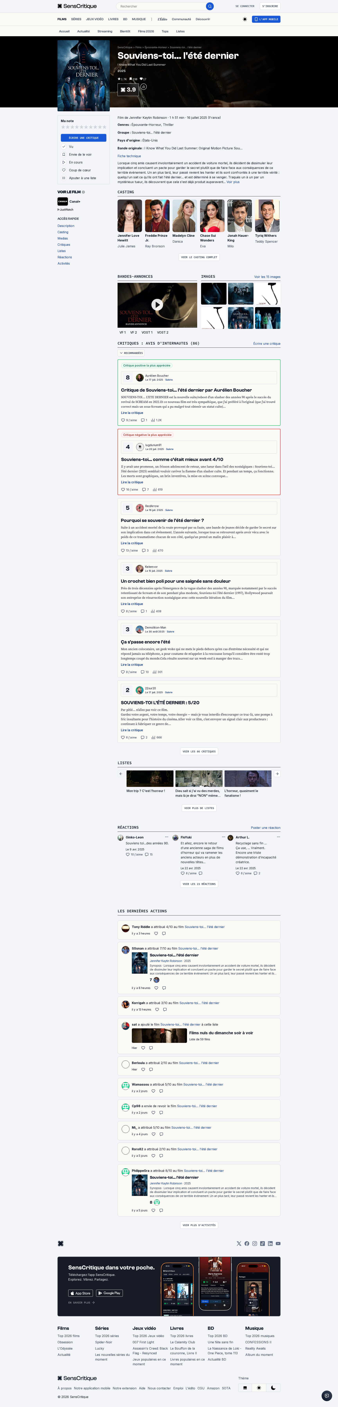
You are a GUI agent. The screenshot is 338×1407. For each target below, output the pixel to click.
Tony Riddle (141, 927)
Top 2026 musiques (259, 1336)
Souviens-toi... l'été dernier (151, 132)
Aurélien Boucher (157, 375)
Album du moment (259, 1355)
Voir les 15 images (267, 277)
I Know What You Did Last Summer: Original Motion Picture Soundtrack (197, 148)
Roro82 (137, 1149)
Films (139, 47)
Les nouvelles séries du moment (112, 1357)
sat (134, 1024)
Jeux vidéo (144, 1328)
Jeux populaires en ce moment (149, 1361)
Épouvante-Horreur (156, 47)
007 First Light (143, 1342)
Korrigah (138, 1003)
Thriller (168, 125)
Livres (177, 1328)
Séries (102, 1328)
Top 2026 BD (217, 1336)
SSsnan (138, 948)
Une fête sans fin (220, 1342)
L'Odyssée (65, 1348)
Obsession (65, 1342)
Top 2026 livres (181, 1336)
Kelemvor (151, 566)
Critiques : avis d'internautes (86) (159, 343)
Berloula (138, 1063)
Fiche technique (129, 156)
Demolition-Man (155, 627)
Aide (142, 1388)
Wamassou (140, 1084)
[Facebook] (247, 1244)
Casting (126, 191)
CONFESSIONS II (258, 1342)
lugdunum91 (153, 445)
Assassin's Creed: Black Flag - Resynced (150, 1350)
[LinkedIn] (270, 1244)
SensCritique (125, 47)
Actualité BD (217, 1359)
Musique (254, 1328)
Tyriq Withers (266, 236)
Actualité (64, 1355)
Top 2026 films (69, 1336)
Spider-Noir (103, 1342)
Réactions (128, 827)
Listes (125, 762)
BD (211, 1328)
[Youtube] (278, 1244)
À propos (65, 1388)
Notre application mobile (92, 1388)
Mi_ (134, 1127)
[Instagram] (254, 1244)
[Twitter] (239, 1244)
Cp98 (136, 1106)
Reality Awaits (255, 1348)
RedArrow (152, 506)
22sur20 (150, 688)
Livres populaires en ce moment (187, 1361)
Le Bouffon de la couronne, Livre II (183, 1350)
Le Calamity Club (182, 1342)
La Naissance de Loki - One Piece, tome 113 (224, 1350)
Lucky (99, 1348)
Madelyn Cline (184, 236)
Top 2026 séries (107, 1336)
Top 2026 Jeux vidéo (148, 1336)
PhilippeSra (140, 1171)
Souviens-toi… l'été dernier (185, 47)
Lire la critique (132, 413)
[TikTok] (262, 1244)
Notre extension (125, 1388)
